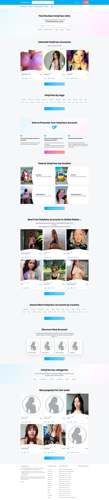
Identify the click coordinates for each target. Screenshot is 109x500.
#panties (62, 29)
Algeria (62, 309)
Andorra (67, 309)
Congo (72, 314)
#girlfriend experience (48, 29)
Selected (74, 379)
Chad (48, 314)
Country (35, 379)
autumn (64, 102)
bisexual (54, 105)
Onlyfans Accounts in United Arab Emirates (67, 497)
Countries (46, 6)
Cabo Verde (35, 314)
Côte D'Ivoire (84, 314)
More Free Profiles (54, 293)
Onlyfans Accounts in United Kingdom (66, 471)
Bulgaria (23, 314)
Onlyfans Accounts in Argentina (65, 477)
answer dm (32, 102)
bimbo (49, 105)
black (59, 105)
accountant (58, 99)
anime (27, 102)
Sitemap (22, 481)
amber (85, 99)
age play (69, 99)
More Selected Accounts (54, 84)
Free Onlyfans (23, 6)
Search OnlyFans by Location (54, 208)
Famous (85, 2)
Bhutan (63, 311)
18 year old (24, 99)
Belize (55, 311)
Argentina (78, 309)
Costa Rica (78, 314)
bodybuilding (78, 105)
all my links (75, 99)
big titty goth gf (36, 105)
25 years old (44, 99)
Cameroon (42, 314)
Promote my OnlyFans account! (54, 152)
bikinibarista (44, 105)
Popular (67, 379)
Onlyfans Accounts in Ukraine (64, 475)
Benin (59, 311)
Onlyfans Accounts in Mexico (64, 493)
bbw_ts (81, 102)
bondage (85, 105)
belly (23, 105)
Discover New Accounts (54, 358)
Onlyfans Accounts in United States (66, 469)
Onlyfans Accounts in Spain (64, 489)
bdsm (86, 102)
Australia (24, 311)
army (43, 102)
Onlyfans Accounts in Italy (64, 487)
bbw (77, 102)
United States (37, 6)
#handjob (40, 29)
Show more (54, 108)
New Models (59, 379)
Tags (51, 6)
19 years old (30, 99)
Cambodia (29, 314)
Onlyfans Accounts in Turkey (64, 495)
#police (56, 29)
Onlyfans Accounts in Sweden (65, 491)
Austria (29, 311)
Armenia (83, 309)
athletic (59, 102)
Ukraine (47, 309)
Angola (72, 309)
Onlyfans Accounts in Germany (65, 483)
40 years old (51, 99)
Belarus (45, 311)
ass (55, 102)
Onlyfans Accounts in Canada (65, 473)
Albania (57, 309)
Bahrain (39, 311)
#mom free (68, 29)
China (56, 314)
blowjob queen (65, 105)
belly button (28, 105)
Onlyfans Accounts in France (64, 481)
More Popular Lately (54, 458)
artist (47, 102)
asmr (51, 102)
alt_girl (80, 99)
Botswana (81, 311)
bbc (73, 102)
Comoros (67, 314)
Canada (52, 309)
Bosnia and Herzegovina (72, 311)
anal (23, 102)
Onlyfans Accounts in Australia (65, 479)
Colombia (61, 314)
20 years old (37, 99)
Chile (52, 314)
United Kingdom (41, 309)
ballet (69, 102)
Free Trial (30, 6)
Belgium (50, 311)
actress (64, 99)
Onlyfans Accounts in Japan (64, 485)
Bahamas (34, 311)
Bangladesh (26, 309)
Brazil (86, 311)
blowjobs (72, 105)
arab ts (38, 102)
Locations (77, 2)
